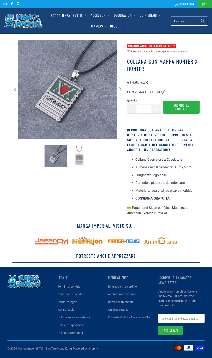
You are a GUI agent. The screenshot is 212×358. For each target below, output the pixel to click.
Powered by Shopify (85, 348)
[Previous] (15, 89)
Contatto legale (67, 302)
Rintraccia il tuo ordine (122, 286)
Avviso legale (66, 309)
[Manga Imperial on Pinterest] (18, 4)
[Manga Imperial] (23, 21)
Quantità (132, 100)
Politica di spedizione (71, 325)
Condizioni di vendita (71, 294)
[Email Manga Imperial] (5, 4)
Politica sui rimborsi (70, 332)
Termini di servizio (69, 286)
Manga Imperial (28, 348)
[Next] (120, 89)
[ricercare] (203, 21)
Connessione (186, 4)
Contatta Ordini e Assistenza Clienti (130, 317)
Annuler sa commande (122, 294)
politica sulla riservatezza (74, 317)
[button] (80, 15)
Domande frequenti (120, 302)
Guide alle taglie (118, 309)
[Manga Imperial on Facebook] (11, 4)
